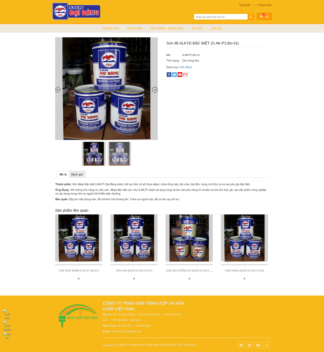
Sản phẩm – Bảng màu (166, 28)
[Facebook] (169, 74)
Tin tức (197, 28)
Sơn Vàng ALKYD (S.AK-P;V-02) (244, 270)
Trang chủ (111, 28)
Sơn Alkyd (186, 67)
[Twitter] (174, 74)
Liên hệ (216, 28)
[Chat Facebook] (7, 325)
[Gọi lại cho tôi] (7, 335)
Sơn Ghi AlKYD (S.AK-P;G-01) (134, 270)
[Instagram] (266, 345)
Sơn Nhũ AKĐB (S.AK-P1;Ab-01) (79, 270)
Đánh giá (77, 174)
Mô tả (63, 174)
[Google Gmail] (185, 74)
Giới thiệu (134, 28)
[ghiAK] (106, 88)
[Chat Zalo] (7, 314)
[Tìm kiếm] (251, 17)
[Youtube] (258, 345)
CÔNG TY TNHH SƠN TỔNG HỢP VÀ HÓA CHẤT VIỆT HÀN (153, 345)
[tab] (63, 174)
